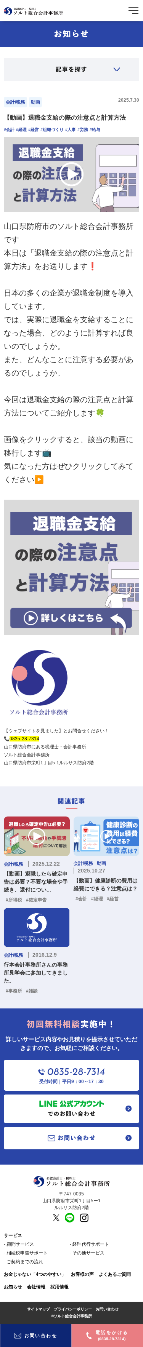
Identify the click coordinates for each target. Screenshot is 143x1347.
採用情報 (59, 1286)
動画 (35, 102)
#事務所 (14, 991)
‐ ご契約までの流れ (23, 1261)
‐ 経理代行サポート (89, 1244)
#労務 (82, 129)
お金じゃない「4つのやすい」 (35, 1274)
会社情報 (36, 1286)
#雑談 (32, 991)
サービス (13, 1235)
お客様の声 (82, 1274)
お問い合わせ (107, 1309)
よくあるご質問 (115, 1274)
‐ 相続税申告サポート (26, 1253)
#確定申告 (36, 900)
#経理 (21, 129)
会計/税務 (15, 102)
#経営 (33, 129)
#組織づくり (52, 129)
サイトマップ (38, 1309)
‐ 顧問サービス (19, 1244)
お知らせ (13, 1286)
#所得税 (14, 900)
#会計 (9, 129)
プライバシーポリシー (73, 1309)
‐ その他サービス (87, 1253)
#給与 (95, 129)
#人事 (70, 129)
